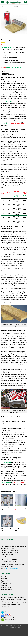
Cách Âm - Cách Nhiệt (14, 6)
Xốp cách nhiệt (5, 602)
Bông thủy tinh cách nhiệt (20, 529)
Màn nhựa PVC (19, 599)
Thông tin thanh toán (8, 74)
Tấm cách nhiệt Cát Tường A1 (6, 508)
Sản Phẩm (4, 6)
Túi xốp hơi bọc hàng (20, 508)
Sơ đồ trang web (6, 580)
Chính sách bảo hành (7, 587)
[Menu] (2, 2)
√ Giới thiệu (4, 576)
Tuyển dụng (5, 578)
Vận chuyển (5, 585)
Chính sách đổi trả (6, 583)
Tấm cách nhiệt (10, 599)
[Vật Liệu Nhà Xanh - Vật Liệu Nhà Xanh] (14, 2)
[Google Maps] (2, 612)
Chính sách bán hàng (7, 589)
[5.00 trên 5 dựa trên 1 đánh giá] (14, 42)
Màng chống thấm (12, 604)
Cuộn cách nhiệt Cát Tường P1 (6, 529)
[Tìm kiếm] (25, 2)
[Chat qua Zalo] (2, 616)
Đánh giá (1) (5, 73)
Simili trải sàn (12, 601)
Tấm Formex (13, 602)
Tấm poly (11, 597)
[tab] (14, 71)
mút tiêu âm (23, 346)
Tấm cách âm (4, 597)
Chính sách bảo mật (7, 582)
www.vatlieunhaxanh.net (12, 568)
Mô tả (3, 71)
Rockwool (13, 94)
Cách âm (24, 6)
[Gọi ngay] (2, 619)
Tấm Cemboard (21, 601)
